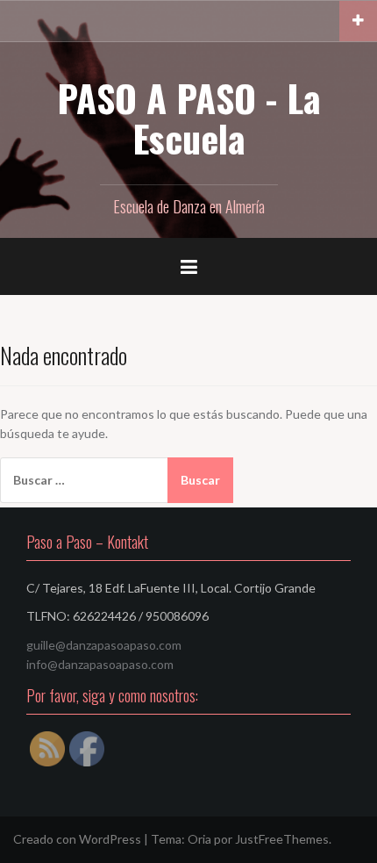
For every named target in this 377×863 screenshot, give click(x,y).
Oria (199, 838)
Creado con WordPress (77, 838)
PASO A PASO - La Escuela (189, 117)
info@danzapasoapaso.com (100, 664)
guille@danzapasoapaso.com (103, 644)
